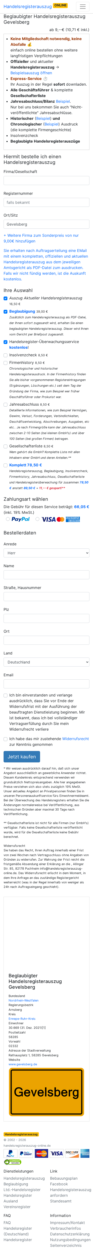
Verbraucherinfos (65, 1228)
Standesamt (61, 1201)
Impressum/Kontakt (67, 1222)
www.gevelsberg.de (23, 1064)
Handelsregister (18, 1239)
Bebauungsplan (64, 1178)
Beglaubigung (16, 1184)
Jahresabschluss (29, 404)
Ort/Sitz (11, 215)
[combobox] (46, 180)
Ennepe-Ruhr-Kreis (22, 1018)
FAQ (7, 1222)
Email (8, 674)
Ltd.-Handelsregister (22, 1189)
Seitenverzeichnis (66, 1245)
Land (8, 653)
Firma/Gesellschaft (20, 171)
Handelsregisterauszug (35, 6)
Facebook (59, 1184)
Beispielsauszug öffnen (31, 72)
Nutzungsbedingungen (70, 1239)
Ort (7, 631)
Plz (6, 609)
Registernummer (18, 193)
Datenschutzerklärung (70, 1234)
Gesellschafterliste (31, 446)
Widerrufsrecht (75, 738)
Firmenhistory (27, 362)
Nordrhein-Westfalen (23, 1000)
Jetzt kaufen (22, 757)
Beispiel (63, 101)
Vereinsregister (17, 1206)
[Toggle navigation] (82, 6)
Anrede (10, 544)
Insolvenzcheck (28, 354)
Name (9, 565)
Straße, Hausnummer (22, 587)
